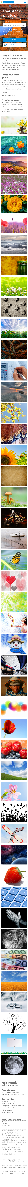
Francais (22, 1171)
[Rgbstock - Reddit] (23, 1160)
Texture (18, 1145)
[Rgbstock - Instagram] (13, 1160)
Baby (24, 1143)
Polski (11, 1174)
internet (17, 32)
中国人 (24, 1174)
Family (8, 1145)
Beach (20, 1150)
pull (3, 1121)
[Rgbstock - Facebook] (4, 1160)
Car (20, 1135)
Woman (20, 1143)
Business (6, 1135)
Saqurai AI (22, 1181)
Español (16, 1171)
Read (4, 1145)
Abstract (16, 1131)
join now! (6, 92)
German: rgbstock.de (8, 1108)
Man (11, 1131)
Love (3, 1131)
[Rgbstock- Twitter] (18, 1160)
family (12, 32)
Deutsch (5, 1171)
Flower (23, 1145)
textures (15, 29)
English (11, 1171)
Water (3, 1147)
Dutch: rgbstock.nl (7, 1110)
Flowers (7, 1131)
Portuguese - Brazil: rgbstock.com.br (13, 1106)
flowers (21, 29)
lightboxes (9, 1165)
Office (21, 1131)
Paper (7, 1154)
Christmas (6, 1137)
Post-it (21, 1137)
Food (12, 1138)
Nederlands (5, 1174)
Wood (3, 1154)
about (19, 1167)
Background (7, 1149)
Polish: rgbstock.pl (7, 1112)
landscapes (7, 34)
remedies (4, 1126)
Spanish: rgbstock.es (8, 1104)
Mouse (12, 1135)
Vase (19, 1147)
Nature (16, 1135)
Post (15, 1138)
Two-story (16, 1140)
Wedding (22, 1133)
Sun (3, 1143)
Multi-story (9, 1142)
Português (17, 1174)
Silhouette (14, 1147)
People (8, 1147)
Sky (3, 1140)
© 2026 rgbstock (7, 1181)
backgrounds (7, 29)
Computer (10, 1152)
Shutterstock (15, 1181)
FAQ (15, 1165)
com (8, 2)
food (23, 32)
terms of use (12, 1167)
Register (14, 40)
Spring (4, 1133)
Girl (17, 1143)
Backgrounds (18, 1152)
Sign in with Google (9, 96)
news (23, 1167)
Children (23, 1140)
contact (19, 1165)
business (6, 32)
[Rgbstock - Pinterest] (9, 1160)
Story (16, 1149)
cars (13, 34)
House (17, 1133)
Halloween (12, 1154)
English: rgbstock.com (8, 1101)
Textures (4, 1152)
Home (7, 1140)
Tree (13, 1133)
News (9, 1132)
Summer (13, 1145)
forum (3, 1165)
